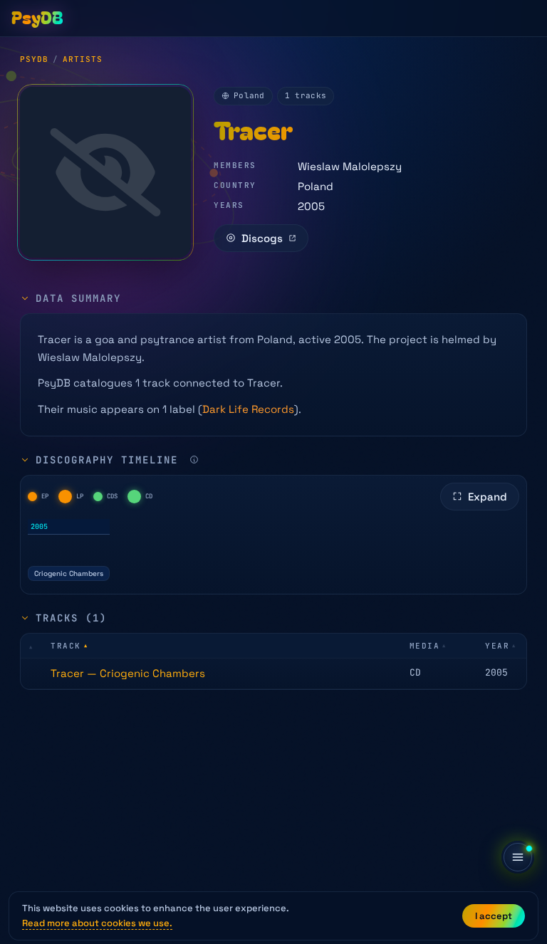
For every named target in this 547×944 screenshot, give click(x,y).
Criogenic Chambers (68, 573)
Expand (487, 496)
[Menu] (517, 857)
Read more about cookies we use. (97, 923)
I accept (493, 916)
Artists (83, 59)
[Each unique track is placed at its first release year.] (194, 459)
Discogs (262, 238)
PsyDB (34, 59)
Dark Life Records (248, 409)
